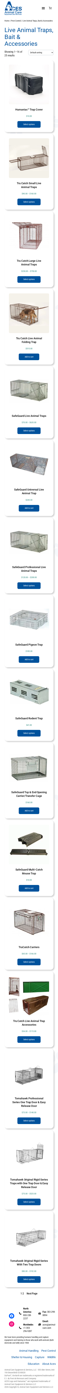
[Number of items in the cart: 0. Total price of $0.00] (50, 8)
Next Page (32, 1293)
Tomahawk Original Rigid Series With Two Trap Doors (29, 1262)
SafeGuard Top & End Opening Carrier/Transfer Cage (29, 794)
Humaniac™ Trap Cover (29, 109)
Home (7, 21)
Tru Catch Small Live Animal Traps (29, 185)
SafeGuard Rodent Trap (29, 718)
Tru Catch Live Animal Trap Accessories (29, 1022)
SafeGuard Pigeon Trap (29, 644)
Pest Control (16, 21)
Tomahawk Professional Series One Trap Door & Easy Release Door (29, 1102)
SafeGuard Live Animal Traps (29, 415)
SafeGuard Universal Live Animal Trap (29, 491)
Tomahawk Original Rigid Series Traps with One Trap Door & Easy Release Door (29, 1183)
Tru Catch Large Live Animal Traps (29, 262)
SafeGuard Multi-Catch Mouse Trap (29, 871)
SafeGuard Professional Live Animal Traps (29, 569)
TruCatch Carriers (29, 947)
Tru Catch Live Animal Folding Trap (29, 340)
